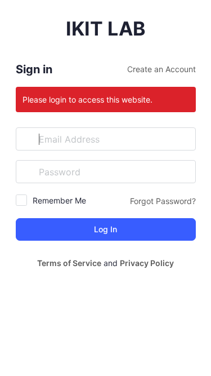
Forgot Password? (163, 201)
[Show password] (184, 171)
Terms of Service (69, 263)
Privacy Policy (147, 263)
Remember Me (59, 200)
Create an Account (161, 69)
